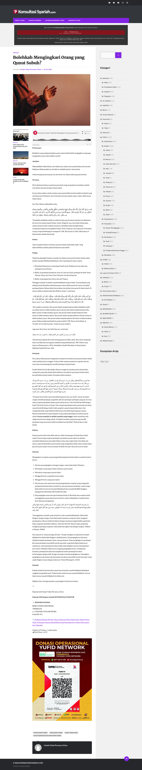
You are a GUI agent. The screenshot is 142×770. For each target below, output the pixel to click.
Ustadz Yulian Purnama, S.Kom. (30, 69)
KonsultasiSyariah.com (31, 763)
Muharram (109, 187)
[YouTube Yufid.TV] (109, 2)
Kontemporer (108, 219)
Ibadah (106, 146)
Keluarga (109, 246)
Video (106, 128)
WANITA (106, 323)
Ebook (106, 123)
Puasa (108, 196)
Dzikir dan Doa (111, 164)
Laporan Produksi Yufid (54, 20)
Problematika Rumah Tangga (115, 250)
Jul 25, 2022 (48, 69)
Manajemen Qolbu (110, 87)
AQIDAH (106, 105)
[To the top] (126, 758)
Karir (106, 336)
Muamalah (107, 224)
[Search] (127, 2)
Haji (107, 168)
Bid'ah (106, 282)
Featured (106, 132)
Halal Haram (108, 141)
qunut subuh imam (71, 732)
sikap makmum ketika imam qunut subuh (47, 735)
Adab (106, 82)
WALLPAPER (107, 318)
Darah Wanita (108, 327)
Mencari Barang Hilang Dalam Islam (67, 620)
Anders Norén (25, 766)
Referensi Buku (109, 268)
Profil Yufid (20, 20)
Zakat (108, 214)
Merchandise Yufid (109, 291)
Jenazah (108, 173)
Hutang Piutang (111, 232)
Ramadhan (107, 255)
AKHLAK (106, 78)
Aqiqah (108, 155)
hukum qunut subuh (40, 732)
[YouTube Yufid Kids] (118, 2)
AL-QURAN (106, 101)
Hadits (106, 264)
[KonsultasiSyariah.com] (71, 11)
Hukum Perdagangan (113, 228)
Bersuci (108, 159)
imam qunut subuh (56, 732)
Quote (105, 304)
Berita (105, 110)
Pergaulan (107, 96)
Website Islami (107, 341)
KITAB (105, 260)
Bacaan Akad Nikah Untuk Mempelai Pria (60, 622)
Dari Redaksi (108, 300)
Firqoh (106, 286)
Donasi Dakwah (35, 20)
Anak (107, 241)
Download (106, 119)
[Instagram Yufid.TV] (123, 2)
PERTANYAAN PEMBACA (111, 295)
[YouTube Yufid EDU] (114, 2)
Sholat (16, 52)
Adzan (108, 150)
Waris (108, 210)
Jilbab (106, 331)
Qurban (108, 201)
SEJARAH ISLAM (108, 313)
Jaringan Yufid (74, 20)
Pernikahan (108, 237)
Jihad (107, 178)
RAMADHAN (107, 309)
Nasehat (107, 92)
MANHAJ (106, 277)
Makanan (109, 182)
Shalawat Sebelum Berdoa (44, 620)
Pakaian (108, 191)
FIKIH (105, 137)
